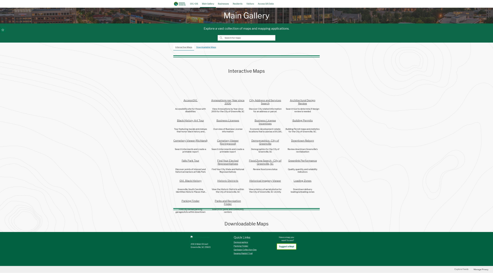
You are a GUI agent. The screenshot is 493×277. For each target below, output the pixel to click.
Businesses (223, 4)
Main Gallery (208, 4)
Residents (238, 4)
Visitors (250, 4)
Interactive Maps (183, 47)
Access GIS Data (266, 4)
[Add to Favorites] (3, 30)
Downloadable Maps (206, 47)
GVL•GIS (194, 4)
